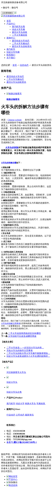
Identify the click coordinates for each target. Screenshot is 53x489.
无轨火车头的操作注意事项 (20, 350)
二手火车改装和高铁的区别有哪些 (24, 333)
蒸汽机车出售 (18, 26)
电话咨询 (13, 485)
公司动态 (20, 415)
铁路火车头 (30, 403)
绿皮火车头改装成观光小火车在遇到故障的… (28, 356)
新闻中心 (11, 38)
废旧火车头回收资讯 (22, 46)
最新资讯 (29, 415)
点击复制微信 (7, 13)
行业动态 (11, 415)
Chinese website (15, 120)
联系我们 (11, 55)
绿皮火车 (20, 403)
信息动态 (24, 65)
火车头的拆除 (11, 147)
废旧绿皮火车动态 (20, 41)
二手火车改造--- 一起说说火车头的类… (25, 347)
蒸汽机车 (11, 49)
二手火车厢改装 (19, 35)
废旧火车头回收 (19, 32)
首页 (9, 21)
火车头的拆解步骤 (8, 163)
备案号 (22, 442)
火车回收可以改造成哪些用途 (22, 336)
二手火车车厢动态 (20, 43)
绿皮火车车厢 (18, 29)
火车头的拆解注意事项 (10, 323)
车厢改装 (41, 403)
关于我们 (11, 58)
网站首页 (13, 476)
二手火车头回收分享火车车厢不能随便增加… (28, 353)
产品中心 (11, 24)
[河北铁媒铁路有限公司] (13, 16)
